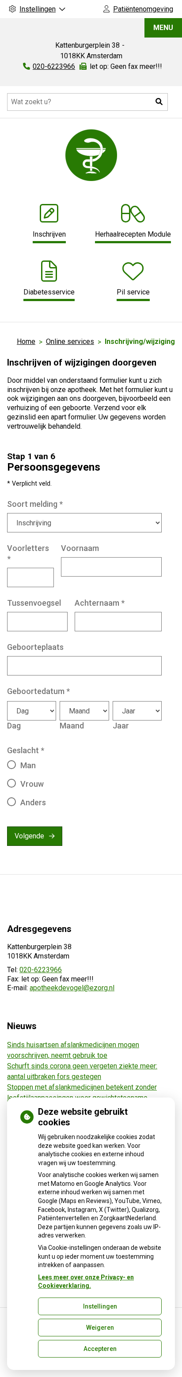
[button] (159, 102)
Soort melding (35, 504)
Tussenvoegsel (34, 602)
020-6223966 (40, 970)
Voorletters (28, 553)
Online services (70, 341)
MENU (163, 27)
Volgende (29, 836)
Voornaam (80, 548)
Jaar (121, 725)
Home (26, 341)
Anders (33, 802)
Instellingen (100, 1306)
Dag (14, 725)
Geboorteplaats (35, 647)
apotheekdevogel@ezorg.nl (72, 988)
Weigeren (100, 1327)
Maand (72, 725)
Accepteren (100, 1348)
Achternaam (100, 602)
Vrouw (32, 783)
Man (28, 765)
